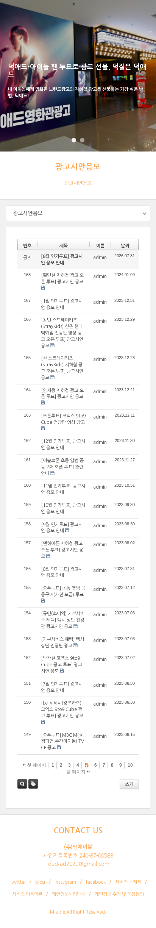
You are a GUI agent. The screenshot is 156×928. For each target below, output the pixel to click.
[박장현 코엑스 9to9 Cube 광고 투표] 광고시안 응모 (61, 664)
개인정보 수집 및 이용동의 (119, 894)
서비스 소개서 (128, 882)
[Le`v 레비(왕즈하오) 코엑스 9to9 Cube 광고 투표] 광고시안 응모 (62, 709)
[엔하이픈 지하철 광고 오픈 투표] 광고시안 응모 (62, 550)
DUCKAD (23, 11)
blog (40, 882)
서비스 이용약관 (27, 894)
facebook (96, 882)
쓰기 (129, 784)
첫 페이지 (36, 765)
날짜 (125, 246)
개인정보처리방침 (68, 894)
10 (130, 765)
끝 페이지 (76, 772)
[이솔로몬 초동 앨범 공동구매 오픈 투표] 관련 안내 (62, 467)
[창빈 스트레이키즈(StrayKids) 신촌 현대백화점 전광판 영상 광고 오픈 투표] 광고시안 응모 (62, 333)
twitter (18, 882)
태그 (33, 784)
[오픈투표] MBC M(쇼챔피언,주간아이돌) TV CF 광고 (62, 741)
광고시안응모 (78, 167)
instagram (65, 882)
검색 (22, 784)
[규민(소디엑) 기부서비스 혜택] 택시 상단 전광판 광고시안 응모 (62, 620)
